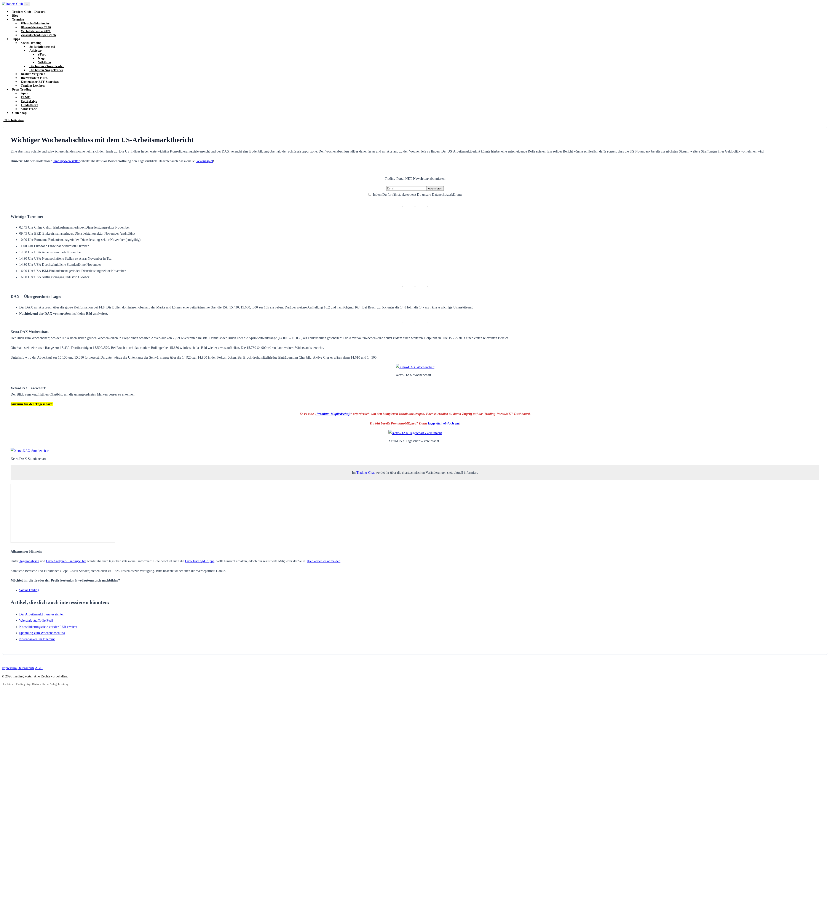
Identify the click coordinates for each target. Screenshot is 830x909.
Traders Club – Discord (28, 11)
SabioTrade (29, 109)
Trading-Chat (365, 472)
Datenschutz (26, 668)
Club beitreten (13, 120)
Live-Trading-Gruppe (199, 561)
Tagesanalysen (29, 561)
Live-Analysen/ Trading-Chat (66, 561)
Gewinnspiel (204, 161)
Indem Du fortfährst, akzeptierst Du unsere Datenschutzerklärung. (417, 194)
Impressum (9, 668)
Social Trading (29, 590)
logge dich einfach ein (443, 423)
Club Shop (19, 112)
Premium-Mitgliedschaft (333, 414)
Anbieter (35, 50)
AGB (39, 668)
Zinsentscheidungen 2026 (38, 35)
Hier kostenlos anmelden (323, 561)
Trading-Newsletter (66, 161)
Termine (18, 19)
